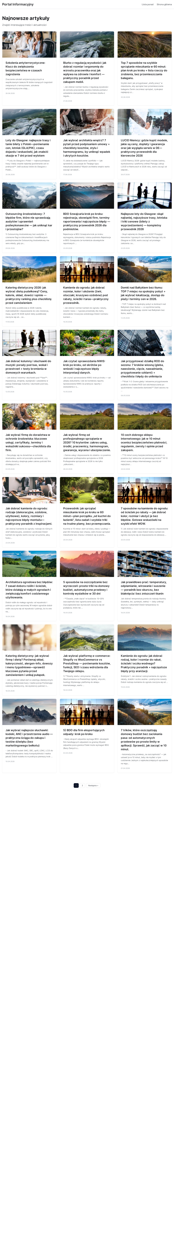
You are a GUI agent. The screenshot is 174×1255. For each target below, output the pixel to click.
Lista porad (147, 4)
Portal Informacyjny (18, 4)
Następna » (93, 785)
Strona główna (164, 4)
